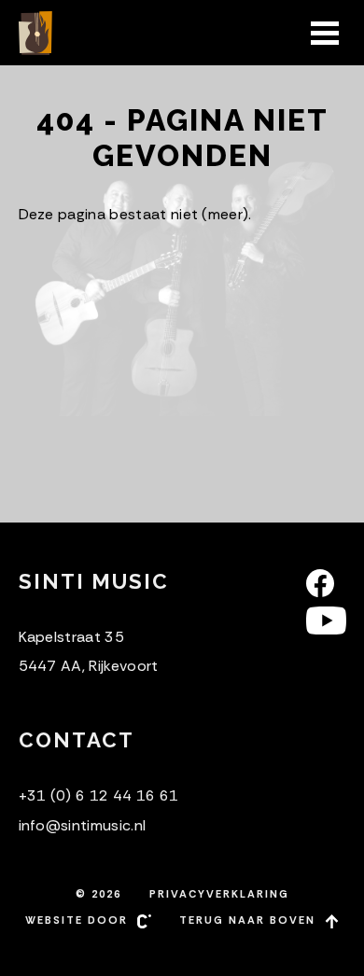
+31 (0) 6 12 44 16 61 (99, 795)
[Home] (37, 33)
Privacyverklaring (219, 893)
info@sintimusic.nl (83, 825)
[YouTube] (326, 620)
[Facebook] (326, 583)
